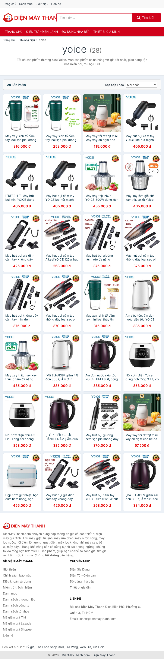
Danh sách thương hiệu (19, 599)
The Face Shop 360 (50, 647)
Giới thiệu (41, 4)
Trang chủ (9, 4)
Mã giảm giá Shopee (17, 629)
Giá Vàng (72, 647)
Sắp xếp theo (114, 85)
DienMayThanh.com (76, 655)
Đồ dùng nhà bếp (75, 31)
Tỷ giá (30, 647)
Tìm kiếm (149, 17)
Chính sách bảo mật (17, 575)
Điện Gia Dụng (80, 569)
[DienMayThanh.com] (32, 17)
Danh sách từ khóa (16, 611)
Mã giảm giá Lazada (17, 623)
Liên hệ (56, 4)
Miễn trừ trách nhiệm (17, 587)
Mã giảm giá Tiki (14, 617)
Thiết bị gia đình (106, 31)
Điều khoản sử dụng (17, 581)
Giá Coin (98, 647)
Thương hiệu (27, 40)
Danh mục (25, 4)
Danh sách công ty (16, 605)
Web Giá (85, 647)
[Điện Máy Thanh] (24, 526)
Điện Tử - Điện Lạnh (42, 31)
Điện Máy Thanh (104, 655)
